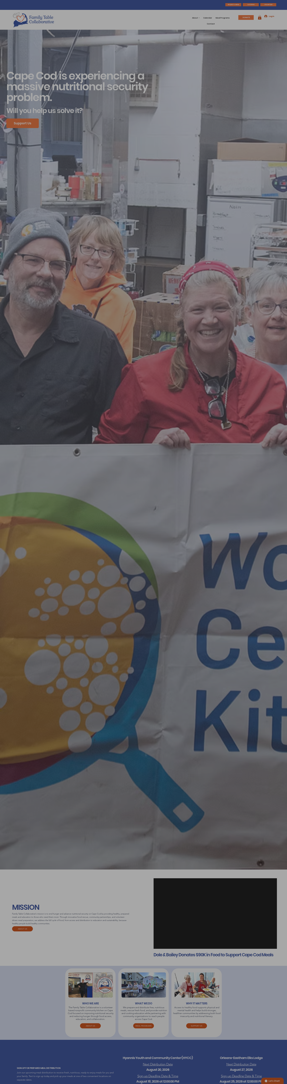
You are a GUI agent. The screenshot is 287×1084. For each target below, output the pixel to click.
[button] (219, 501)
